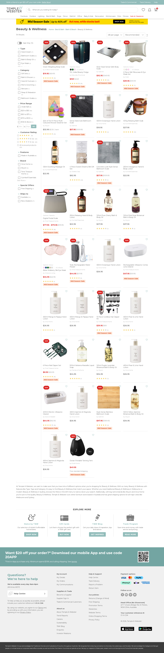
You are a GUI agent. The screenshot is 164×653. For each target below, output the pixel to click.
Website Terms (94, 613)
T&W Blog (61, 626)
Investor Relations (64, 633)
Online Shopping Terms (98, 616)
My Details (61, 577)
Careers (60, 619)
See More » (21, 180)
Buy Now (64, 534)
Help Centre (93, 577)
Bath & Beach (70, 29)
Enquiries (60, 630)
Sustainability (62, 623)
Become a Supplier (64, 595)
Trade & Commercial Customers (69, 602)
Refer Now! (46, 2)
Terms (40, 608)
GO (33, 126)
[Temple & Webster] (14, 9)
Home (51, 29)
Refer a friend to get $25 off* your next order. (28, 2)
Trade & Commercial (128, 2)
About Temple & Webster (66, 612)
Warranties (93, 609)
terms (74, 562)
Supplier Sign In (63, 598)
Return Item (94, 588)
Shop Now (31, 534)
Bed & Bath (59, 29)
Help (156, 2)
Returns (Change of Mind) (99, 598)
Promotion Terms (95, 605)
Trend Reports (62, 616)
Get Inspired (97, 534)
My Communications (65, 585)
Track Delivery (145, 2)
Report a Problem (96, 585)
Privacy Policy (25, 612)
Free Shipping (94, 602)
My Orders (61, 581)
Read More (130, 534)
